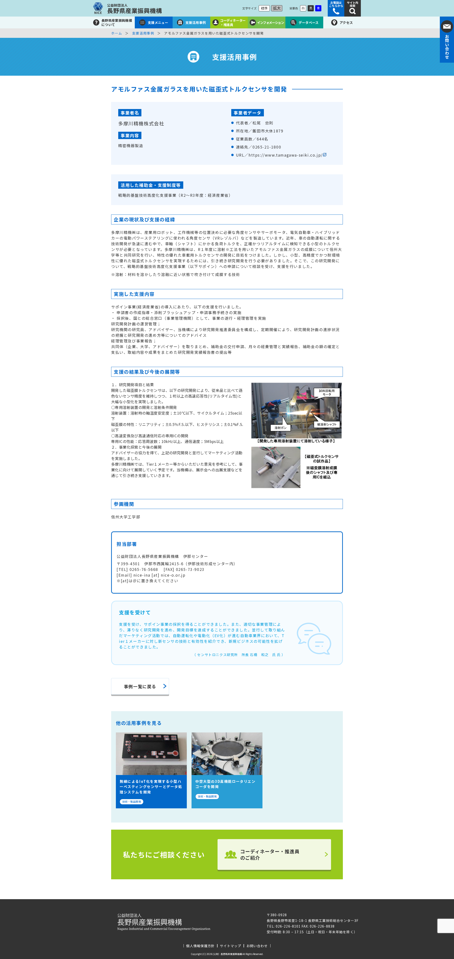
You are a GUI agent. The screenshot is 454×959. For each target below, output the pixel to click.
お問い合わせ (257, 945)
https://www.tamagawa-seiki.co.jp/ (286, 155)
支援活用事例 (143, 33)
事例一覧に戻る (140, 686)
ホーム (116, 33)
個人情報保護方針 (200, 945)
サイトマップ (230, 945)
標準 (264, 8)
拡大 (277, 8)
